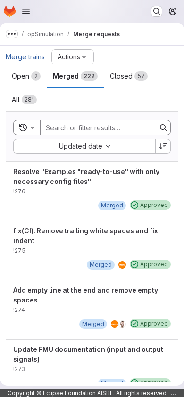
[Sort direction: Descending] (163, 146)
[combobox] (84, 146)
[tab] (26, 76)
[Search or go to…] (156, 11)
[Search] (163, 127)
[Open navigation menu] (25, 11)
